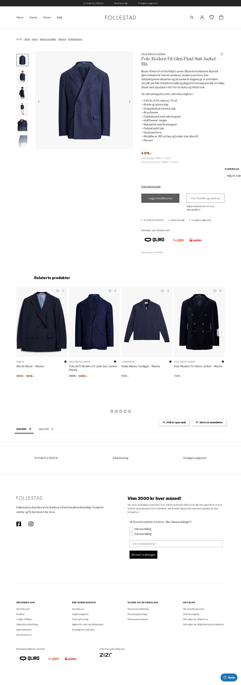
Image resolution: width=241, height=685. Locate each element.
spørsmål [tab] (44, 428)
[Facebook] (19, 523)
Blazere (62, 39)
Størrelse (232, 169)
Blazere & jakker (48, 39)
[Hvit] (118, 362)
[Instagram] (31, 523)
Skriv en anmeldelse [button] (211, 422)
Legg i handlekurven (160, 198)
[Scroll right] (221, 332)
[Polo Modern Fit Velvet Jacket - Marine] (199, 324)
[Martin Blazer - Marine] (41, 324)
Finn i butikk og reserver (205, 198)
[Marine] (65, 362)
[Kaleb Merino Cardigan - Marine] (146, 324)
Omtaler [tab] (21, 428)
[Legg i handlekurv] (63, 291)
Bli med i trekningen (143, 554)
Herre (35, 39)
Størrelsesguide (151, 186)
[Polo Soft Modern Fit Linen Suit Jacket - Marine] (94, 324)
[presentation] (38, 101)
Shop (27, 39)
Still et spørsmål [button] (176, 422)
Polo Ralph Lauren (153, 53)
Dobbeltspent (75, 39)
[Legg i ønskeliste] (57, 291)
